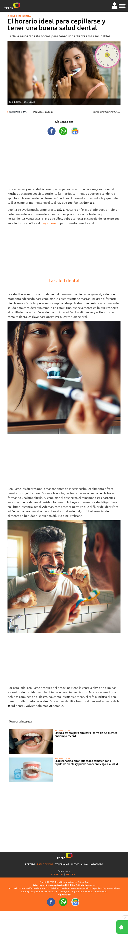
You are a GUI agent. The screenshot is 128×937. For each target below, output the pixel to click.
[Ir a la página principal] (12, 5)
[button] (122, 5)
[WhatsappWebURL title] (63, 131)
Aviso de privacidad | (57, 885)
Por (43, 111)
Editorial (71, 874)
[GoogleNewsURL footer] (75, 901)
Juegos (75, 864)
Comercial (57, 874)
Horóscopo (96, 864)
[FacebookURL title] (52, 131)
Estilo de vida (17, 111)
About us (90, 885)
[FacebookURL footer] (51, 901)
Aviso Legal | (39, 885)
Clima (84, 864)
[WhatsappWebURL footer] (63, 901)
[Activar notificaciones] (107, 927)
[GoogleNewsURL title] (75, 131)
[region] (64, 160)
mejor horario (50, 223)
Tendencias (62, 864)
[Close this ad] (125, 918)
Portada (30, 864)
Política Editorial (76, 885)
